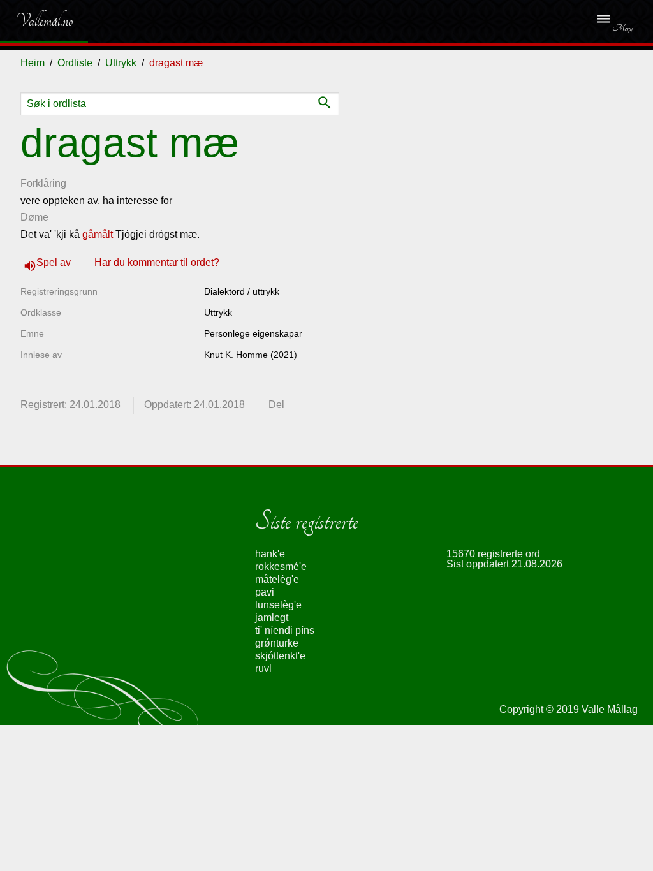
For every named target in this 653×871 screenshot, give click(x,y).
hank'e (270, 553)
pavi (264, 592)
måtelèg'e (277, 579)
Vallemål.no (34, 20)
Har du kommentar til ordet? (156, 262)
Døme (34, 217)
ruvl (263, 668)
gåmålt (97, 234)
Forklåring (43, 183)
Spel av (54, 262)
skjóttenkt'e (280, 655)
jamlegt (271, 617)
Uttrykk (120, 62)
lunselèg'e (278, 604)
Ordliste (74, 62)
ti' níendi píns (284, 630)
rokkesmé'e (281, 566)
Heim (32, 62)
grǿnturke (276, 643)
